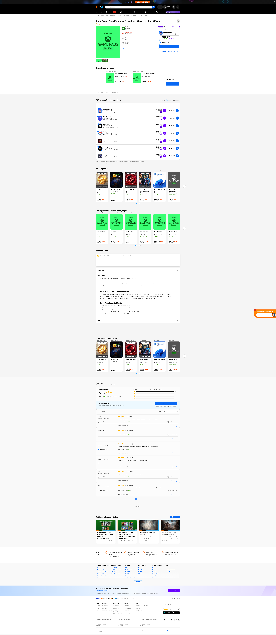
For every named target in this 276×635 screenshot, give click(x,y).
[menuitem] (99, 12)
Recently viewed (105, 92)
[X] (177, 620)
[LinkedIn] (179, 620)
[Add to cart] (177, 110)
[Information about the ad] (165, 29)
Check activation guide (130, 29)
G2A (98, 15)
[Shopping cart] (177, 7)
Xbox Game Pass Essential (131, 15)
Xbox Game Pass (120, 15)
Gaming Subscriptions (110, 15)
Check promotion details (101, 590)
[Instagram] (174, 620)
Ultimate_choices (108, 116)
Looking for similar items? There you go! (111, 211)
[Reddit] (172, 620)
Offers (97, 92)
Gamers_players (167, 32)
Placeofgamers (107, 147)
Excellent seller (107, 110)
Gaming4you (106, 131)
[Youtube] (167, 620)
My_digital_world (107, 155)
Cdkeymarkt (106, 124)
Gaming (102, 15)
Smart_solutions (107, 140)
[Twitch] (169, 620)
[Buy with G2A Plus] (164, 110)
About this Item (114, 92)
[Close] (274, 2)
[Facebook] (164, 620)
